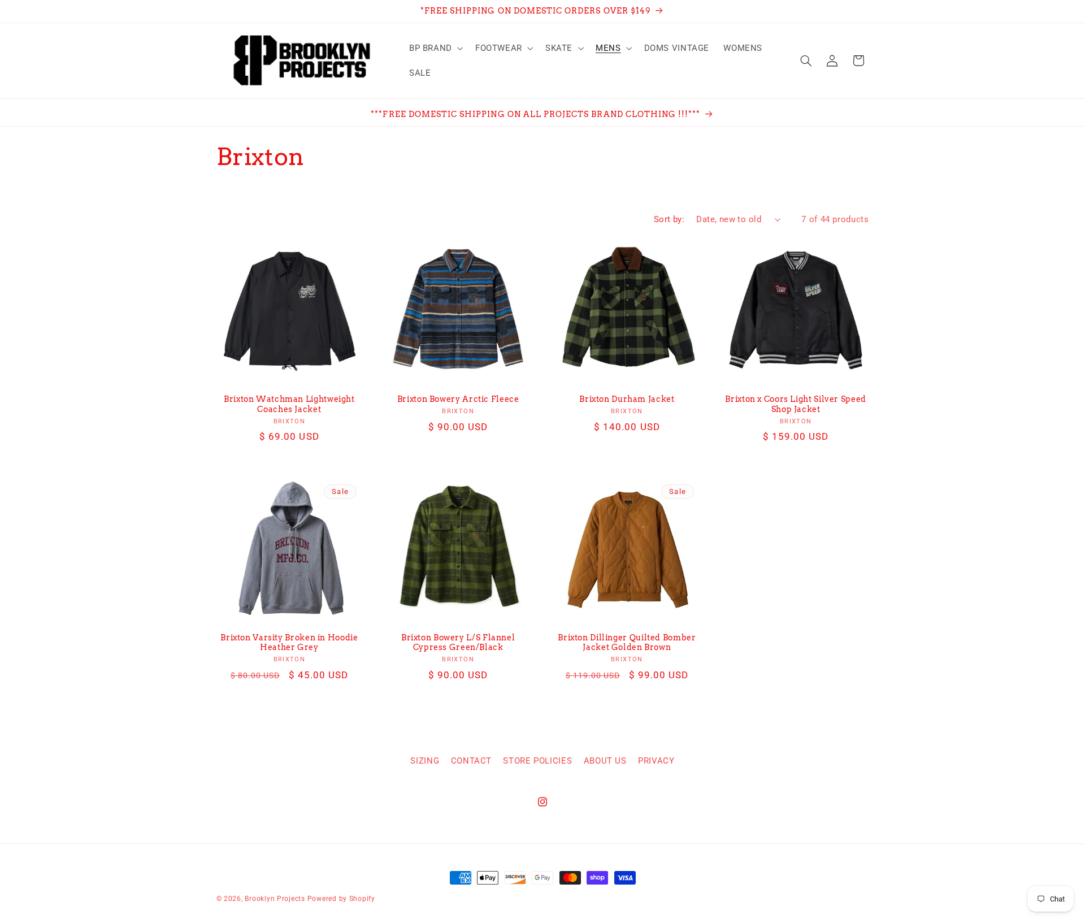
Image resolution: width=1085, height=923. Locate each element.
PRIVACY (656, 761)
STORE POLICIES (537, 761)
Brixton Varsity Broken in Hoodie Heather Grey (289, 642)
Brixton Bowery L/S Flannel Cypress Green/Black (458, 642)
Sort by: (669, 219)
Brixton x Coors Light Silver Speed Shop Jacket (795, 404)
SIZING (424, 761)
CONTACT (471, 761)
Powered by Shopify (341, 899)
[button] (435, 48)
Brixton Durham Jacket (626, 399)
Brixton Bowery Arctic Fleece (458, 399)
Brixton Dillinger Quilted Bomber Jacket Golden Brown (627, 642)
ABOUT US (605, 761)
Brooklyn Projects (275, 899)
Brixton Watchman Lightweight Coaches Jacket (289, 404)
